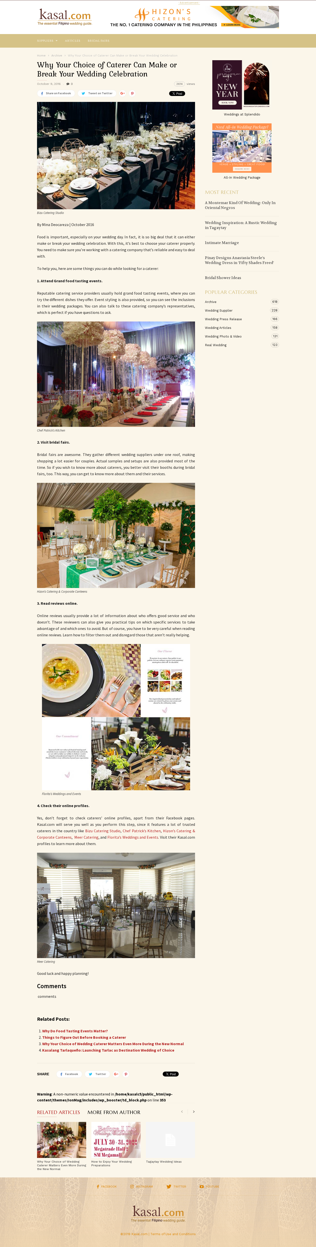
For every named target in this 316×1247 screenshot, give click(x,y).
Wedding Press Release (237, 319)
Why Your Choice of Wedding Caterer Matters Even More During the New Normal (113, 1043)
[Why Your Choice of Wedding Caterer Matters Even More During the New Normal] (61, 1140)
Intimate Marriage (222, 242)
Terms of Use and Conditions (173, 1234)
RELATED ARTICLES (58, 1112)
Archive (237, 302)
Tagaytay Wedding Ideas (164, 1161)
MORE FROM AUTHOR (113, 1112)
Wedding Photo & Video (237, 336)
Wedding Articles (237, 328)
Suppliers (45, 40)
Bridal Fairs (98, 40)
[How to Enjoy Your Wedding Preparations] (115, 1140)
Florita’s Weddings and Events (132, 837)
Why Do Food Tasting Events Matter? (75, 1030)
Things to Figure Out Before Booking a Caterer (84, 1037)
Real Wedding (237, 345)
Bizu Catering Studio (102, 830)
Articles (72, 40)
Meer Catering (86, 837)
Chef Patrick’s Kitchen (142, 830)
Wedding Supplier (237, 310)
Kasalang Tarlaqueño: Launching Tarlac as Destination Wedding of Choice (108, 1050)
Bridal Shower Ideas (223, 277)
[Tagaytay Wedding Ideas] (170, 1140)
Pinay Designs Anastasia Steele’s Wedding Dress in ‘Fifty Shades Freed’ (239, 260)
